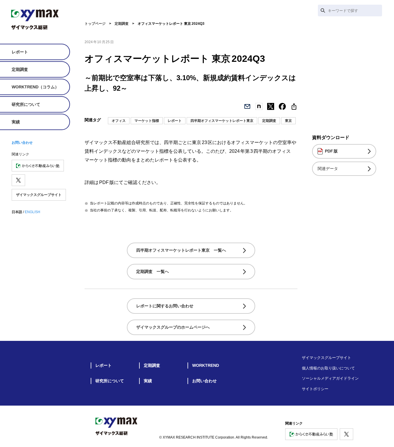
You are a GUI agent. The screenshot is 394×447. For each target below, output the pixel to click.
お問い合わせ (22, 143)
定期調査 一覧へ (152, 271)
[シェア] (293, 106)
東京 (288, 121)
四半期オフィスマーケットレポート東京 (221, 121)
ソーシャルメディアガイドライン (330, 378)
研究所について (26, 104)
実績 (16, 122)
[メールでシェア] (247, 106)
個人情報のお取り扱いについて (328, 368)
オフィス (119, 121)
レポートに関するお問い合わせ (164, 306)
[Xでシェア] (270, 106)
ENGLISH (32, 212)
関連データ (328, 168)
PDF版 (331, 151)
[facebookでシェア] (282, 106)
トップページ (95, 24)
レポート (20, 52)
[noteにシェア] (258, 106)
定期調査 (20, 69)
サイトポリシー (315, 389)
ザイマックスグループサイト (39, 195)
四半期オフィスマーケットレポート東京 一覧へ (181, 250)
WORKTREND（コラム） (35, 87)
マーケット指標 (146, 121)
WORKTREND (205, 365)
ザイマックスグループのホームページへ (173, 327)
